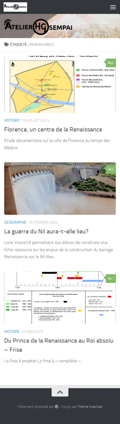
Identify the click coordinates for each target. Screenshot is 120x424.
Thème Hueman (90, 407)
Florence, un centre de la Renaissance (53, 129)
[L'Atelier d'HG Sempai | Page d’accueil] (19, 7)
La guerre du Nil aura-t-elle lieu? (46, 231)
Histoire (12, 120)
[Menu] (113, 7)
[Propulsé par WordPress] (56, 406)
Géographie (15, 222)
